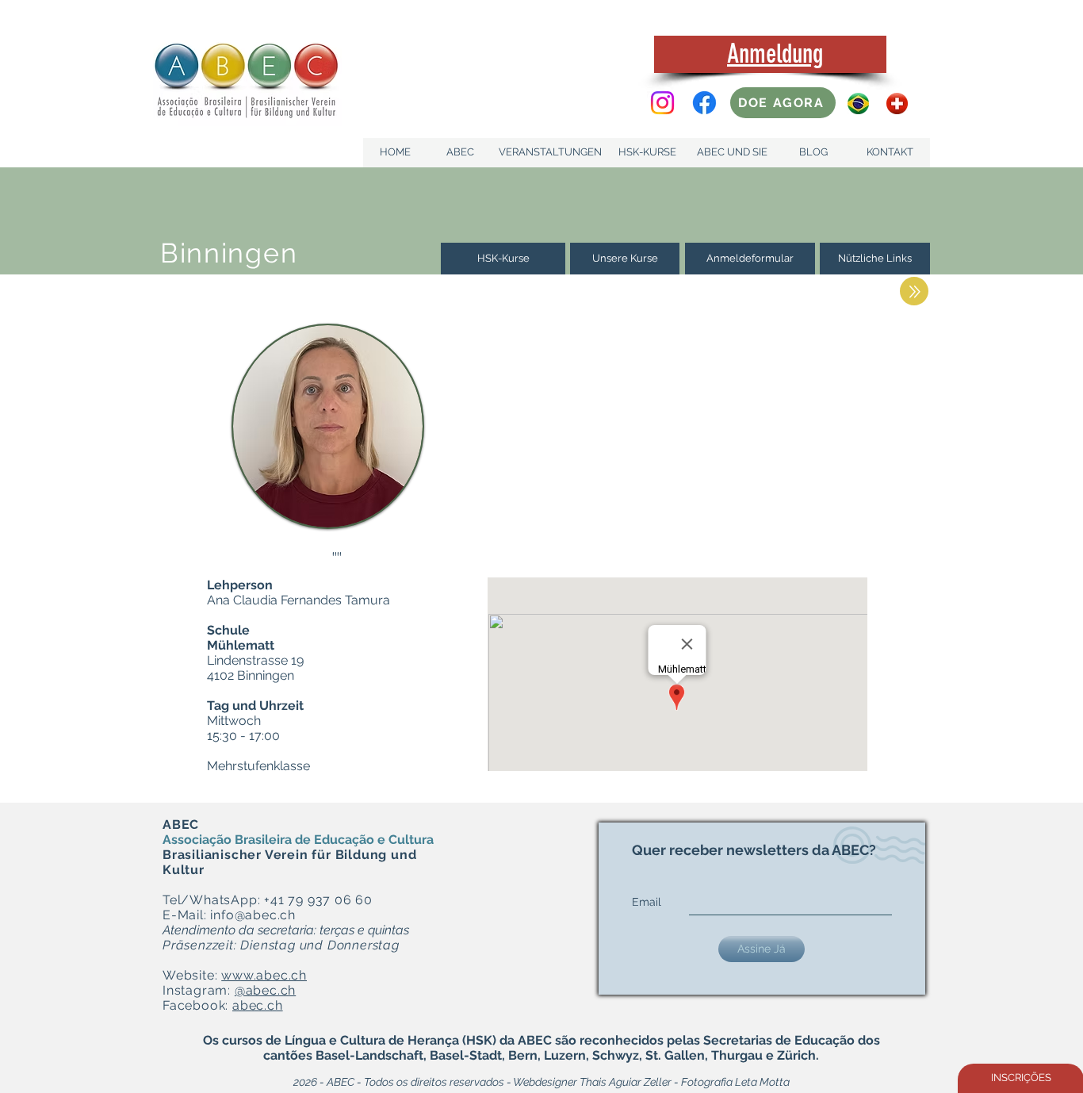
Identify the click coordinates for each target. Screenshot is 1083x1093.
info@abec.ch (253, 914)
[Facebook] (704, 102)
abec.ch (257, 1005)
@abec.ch (265, 990)
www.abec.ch (264, 975)
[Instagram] (662, 102)
